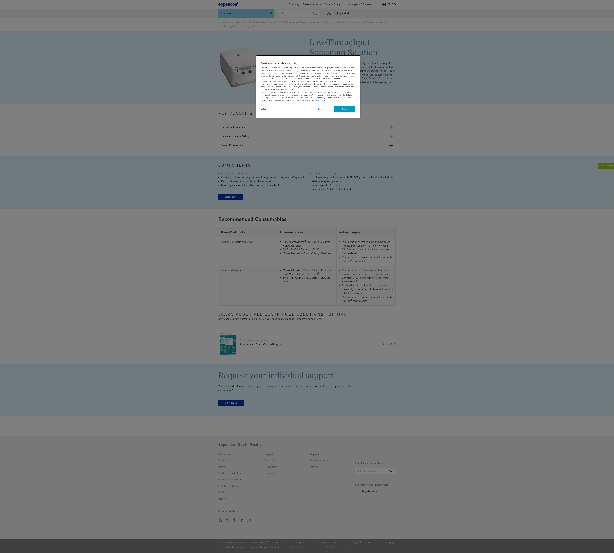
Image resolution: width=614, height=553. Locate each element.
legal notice (320, 100)
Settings (265, 109)
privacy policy (305, 100)
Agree (344, 109)
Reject (320, 109)
